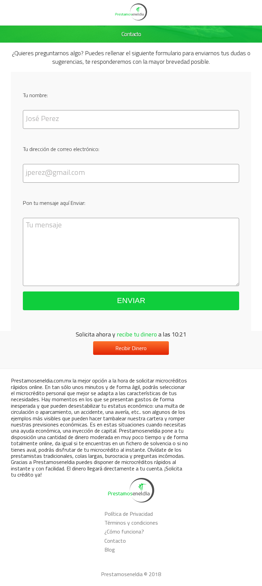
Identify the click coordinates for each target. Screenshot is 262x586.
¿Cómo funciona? (124, 531)
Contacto (115, 541)
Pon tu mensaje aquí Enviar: (54, 203)
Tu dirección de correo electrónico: (61, 149)
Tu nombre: (35, 95)
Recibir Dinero (131, 348)
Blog (109, 549)
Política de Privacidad (128, 514)
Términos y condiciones (131, 523)
